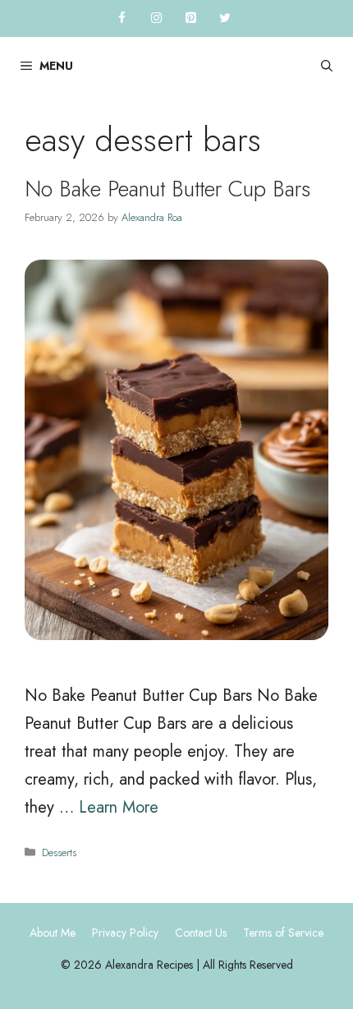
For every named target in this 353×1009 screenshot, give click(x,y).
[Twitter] (225, 18)
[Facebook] (121, 18)
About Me (53, 932)
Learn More (118, 807)
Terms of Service (283, 932)
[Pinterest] (190, 18)
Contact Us (201, 932)
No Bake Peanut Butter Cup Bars (167, 189)
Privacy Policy (125, 932)
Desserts (59, 852)
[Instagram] (156, 18)
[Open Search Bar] (326, 66)
